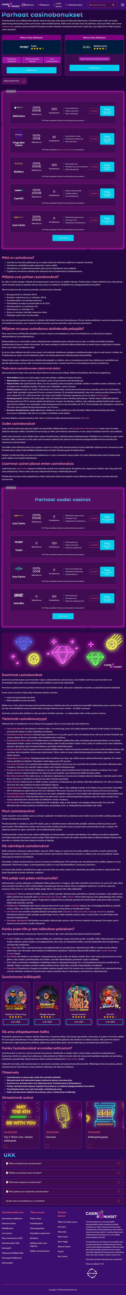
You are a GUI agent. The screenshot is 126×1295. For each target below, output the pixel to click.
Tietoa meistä (71, 1059)
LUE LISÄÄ (15, 1022)
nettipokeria (101, 911)
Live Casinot (12, 911)
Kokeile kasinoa (31, 70)
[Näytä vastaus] (118, 1163)
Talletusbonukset (14, 788)
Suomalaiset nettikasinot (12, 1218)
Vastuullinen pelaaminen (40, 1233)
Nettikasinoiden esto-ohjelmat (39, 1244)
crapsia (91, 911)
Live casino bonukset (16, 764)
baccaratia (83, 911)
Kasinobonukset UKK (10, 1243)
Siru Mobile (11, 956)
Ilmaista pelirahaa (14, 749)
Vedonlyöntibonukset (16, 796)
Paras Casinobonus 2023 (12, 1238)
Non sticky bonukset (15, 776)
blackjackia (67, 911)
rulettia (75, 911)
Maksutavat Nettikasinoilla (12, 1253)
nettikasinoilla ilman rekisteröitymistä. (83, 428)
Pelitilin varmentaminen (40, 1251)
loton (53, 897)
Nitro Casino (63, 1237)
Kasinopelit (6, 1248)
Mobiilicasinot (13, 905)
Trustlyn (104, 950)
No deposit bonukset (16, 770)
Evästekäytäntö (36, 1223)
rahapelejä (74, 905)
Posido (60, 1251)
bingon (59, 897)
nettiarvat (70, 897)
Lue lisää (94, 111)
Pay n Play (11, 947)
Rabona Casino (64, 1246)
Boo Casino (62, 1256)
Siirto (9, 962)
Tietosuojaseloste (37, 1228)
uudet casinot (21, 468)
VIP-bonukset (13, 802)
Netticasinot (12, 894)
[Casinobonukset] (11, 4)
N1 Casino (62, 1227)
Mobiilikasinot (7, 1228)
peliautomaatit (44, 897)
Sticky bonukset (14, 782)
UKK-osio (85, 418)
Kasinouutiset (7, 1263)
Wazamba (62, 1232)
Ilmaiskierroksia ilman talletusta (20, 740)
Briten (111, 950)
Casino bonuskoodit (15, 728)
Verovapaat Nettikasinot (12, 1258)
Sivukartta (34, 1238)
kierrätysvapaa (102, 395)
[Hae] (113, 5)
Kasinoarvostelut (9, 1223)
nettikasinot (90, 1227)
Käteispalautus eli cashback (18, 758)
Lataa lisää (63, 238)
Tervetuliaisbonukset (15, 793)
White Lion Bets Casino (67, 1222)
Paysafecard (12, 968)
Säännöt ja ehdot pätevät (66, 150)
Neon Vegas (63, 1241)
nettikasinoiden (8, 26)
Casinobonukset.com (93, 1222)
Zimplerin (11, 953)
